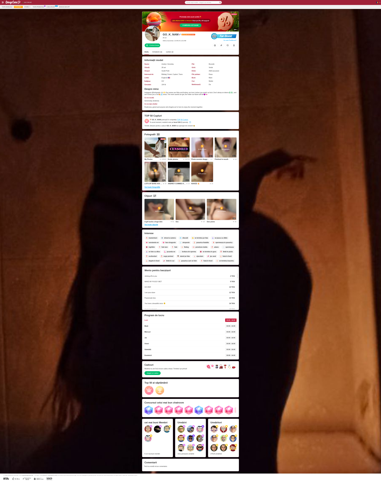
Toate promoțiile (38, 7)
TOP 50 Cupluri (182, 120)
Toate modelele (7, 7)
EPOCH (45, 475)
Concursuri (51, 7)
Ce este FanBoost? (230, 40)
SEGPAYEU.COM (52, 475)
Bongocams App (64, 7)
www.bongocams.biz (27, 475)
